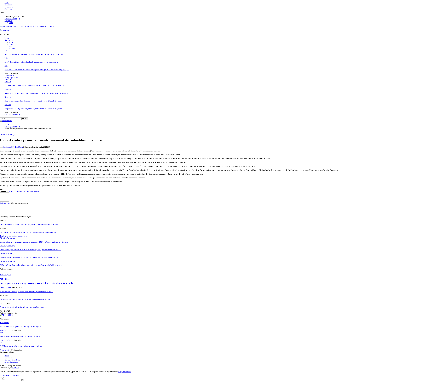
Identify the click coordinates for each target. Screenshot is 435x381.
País (10, 46)
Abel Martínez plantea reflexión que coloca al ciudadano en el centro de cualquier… (35, 54)
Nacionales (8, 21)
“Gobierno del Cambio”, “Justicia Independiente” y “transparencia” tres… (26, 292)
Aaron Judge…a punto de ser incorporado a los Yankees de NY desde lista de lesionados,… (37, 93)
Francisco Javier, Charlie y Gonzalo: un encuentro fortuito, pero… (23, 307)
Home (7, 356)
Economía (12, 48)
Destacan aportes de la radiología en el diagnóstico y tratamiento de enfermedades (29, 224)
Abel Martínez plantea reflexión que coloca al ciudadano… (21, 336)
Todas (11, 42)
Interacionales (9, 75)
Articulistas (5, 279)
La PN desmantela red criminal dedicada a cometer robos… (21, 346)
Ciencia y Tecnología (12, 19)
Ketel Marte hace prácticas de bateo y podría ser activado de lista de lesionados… (34, 101)
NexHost (15, 368)
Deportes (8, 80)
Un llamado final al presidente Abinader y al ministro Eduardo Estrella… (26, 299)
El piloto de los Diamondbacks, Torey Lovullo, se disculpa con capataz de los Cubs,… (35, 85)
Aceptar (121, 372)
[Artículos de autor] (4, 201)
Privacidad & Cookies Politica (11, 375)
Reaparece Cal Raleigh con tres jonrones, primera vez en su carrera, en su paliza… (34, 109)
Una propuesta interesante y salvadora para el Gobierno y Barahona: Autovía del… (37, 283)
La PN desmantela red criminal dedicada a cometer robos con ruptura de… (31, 62)
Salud (11, 23)
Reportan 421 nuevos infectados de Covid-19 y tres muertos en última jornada (28, 232)
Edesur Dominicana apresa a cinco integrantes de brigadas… (21, 327)
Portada (7, 38)
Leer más (127, 372)
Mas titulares (4, 323)
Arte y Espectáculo (11, 78)
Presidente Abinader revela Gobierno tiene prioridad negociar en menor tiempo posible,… (37, 70)
